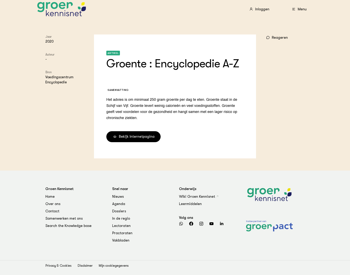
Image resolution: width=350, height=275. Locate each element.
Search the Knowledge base (68, 226)
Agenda (118, 204)
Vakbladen (120, 240)
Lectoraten (121, 226)
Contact (52, 211)
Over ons (52, 204)
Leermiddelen (190, 204)
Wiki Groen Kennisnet (197, 196)
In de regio (121, 218)
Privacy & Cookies (58, 265)
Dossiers (119, 211)
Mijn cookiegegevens (114, 265)
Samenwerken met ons (64, 218)
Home (50, 196)
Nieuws (118, 196)
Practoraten (122, 233)
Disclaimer (85, 265)
